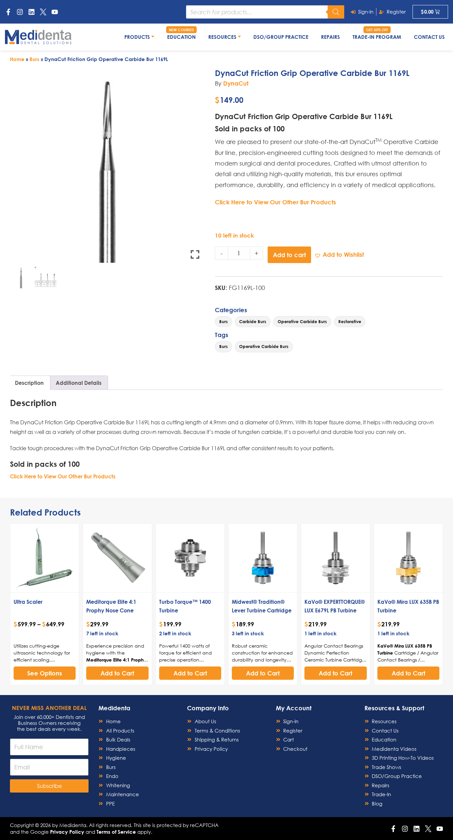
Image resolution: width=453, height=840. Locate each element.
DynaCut (235, 83)
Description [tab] (29, 383)
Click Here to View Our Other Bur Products (275, 202)
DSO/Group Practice (280, 37)
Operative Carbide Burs (302, 321)
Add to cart (289, 254)
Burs (34, 59)
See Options (44, 673)
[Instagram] (20, 12)
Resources (223, 37)
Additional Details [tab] (78, 383)
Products (137, 37)
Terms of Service (116, 832)
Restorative (349, 321)
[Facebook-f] (8, 12)
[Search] (336, 12)
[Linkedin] (31, 12)
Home (17, 59)
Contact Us (429, 37)
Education (181, 37)
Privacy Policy (67, 832)
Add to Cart (117, 673)
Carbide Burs (252, 321)
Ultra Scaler (28, 601)
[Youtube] (54, 12)
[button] (339, 254)
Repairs (330, 37)
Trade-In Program (377, 37)
